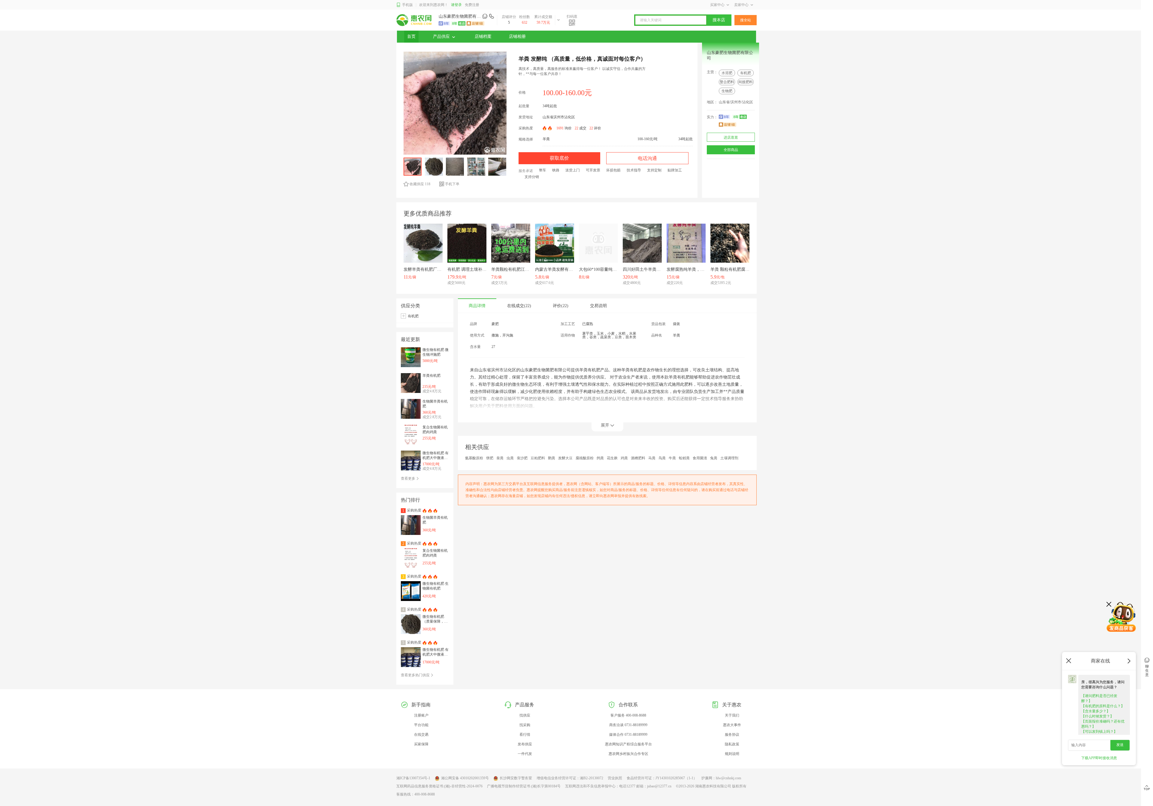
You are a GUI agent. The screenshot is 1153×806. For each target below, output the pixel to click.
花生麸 (612, 458)
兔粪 (713, 458)
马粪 (651, 458)
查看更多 (408, 478)
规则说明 (732, 754)
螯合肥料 (727, 82)
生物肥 (727, 91)
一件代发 (525, 754)
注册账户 (421, 715)
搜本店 (719, 20)
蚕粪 (500, 458)
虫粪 (510, 458)
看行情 (524, 734)
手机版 (407, 5)
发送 (1120, 745)
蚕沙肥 (522, 458)
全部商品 (731, 150)
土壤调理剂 (729, 458)
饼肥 (489, 458)
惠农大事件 (732, 725)
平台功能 (421, 725)
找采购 (524, 725)
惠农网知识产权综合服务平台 (628, 744)
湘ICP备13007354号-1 (413, 778)
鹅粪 (551, 458)
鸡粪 (624, 458)
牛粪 (672, 458)
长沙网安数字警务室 (516, 778)
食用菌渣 (700, 458)
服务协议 (732, 734)
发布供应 (525, 744)
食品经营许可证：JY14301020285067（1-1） (662, 778)
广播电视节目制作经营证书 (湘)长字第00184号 (524, 786)
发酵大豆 (565, 458)
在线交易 (421, 734)
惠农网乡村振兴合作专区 (628, 754)
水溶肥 (727, 73)
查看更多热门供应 (416, 675)
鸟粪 (662, 458)
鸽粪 (600, 458)
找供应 (524, 715)
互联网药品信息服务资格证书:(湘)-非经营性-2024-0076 (439, 786)
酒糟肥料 (638, 458)
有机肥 (745, 73)
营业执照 (615, 778)
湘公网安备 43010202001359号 (465, 778)
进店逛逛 (731, 137)
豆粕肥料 (538, 458)
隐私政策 (732, 744)
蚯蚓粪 (684, 458)
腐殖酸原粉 (585, 458)
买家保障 (421, 744)
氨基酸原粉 (474, 458)
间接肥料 (745, 82)
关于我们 (732, 715)
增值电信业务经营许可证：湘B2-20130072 (570, 778)
